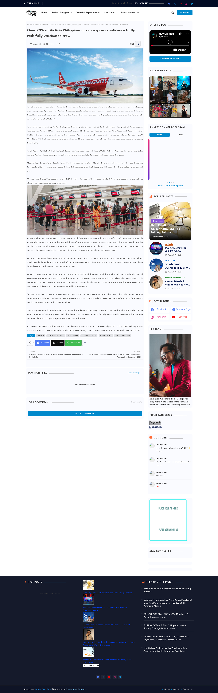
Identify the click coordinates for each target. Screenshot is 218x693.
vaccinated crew (41, 25)
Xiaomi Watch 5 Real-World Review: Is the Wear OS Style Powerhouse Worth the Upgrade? (178, 283)
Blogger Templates (43, 689)
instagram (162, 317)
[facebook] (169, 3)
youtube (183, 317)
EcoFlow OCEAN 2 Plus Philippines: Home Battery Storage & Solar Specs (165, 627)
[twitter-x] (175, 3)
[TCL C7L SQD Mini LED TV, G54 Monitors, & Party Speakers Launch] (156, 248)
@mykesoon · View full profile (170, 186)
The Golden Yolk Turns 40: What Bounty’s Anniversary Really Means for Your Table (165, 649)
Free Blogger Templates (76, 689)
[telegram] (192, 3)
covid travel (72, 335)
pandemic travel (89, 335)
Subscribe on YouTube (170, 59)
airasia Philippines (55, 335)
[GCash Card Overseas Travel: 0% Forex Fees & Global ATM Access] (156, 265)
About (176, 689)
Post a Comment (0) (84, 414)
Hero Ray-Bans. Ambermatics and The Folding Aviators (107, 593)
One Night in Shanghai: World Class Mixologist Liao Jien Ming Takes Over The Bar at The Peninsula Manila (168, 603)
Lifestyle (109, 13)
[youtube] (181, 3)
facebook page (183, 309)
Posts (159, 135)
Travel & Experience (87, 13)
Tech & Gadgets (60, 13)
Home (44, 13)
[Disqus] (85, 457)
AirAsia (41, 335)
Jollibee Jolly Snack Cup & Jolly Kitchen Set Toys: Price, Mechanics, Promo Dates (166, 638)
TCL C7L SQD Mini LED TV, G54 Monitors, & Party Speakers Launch (176, 250)
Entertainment (128, 13)
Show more (133, 373)
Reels (181, 135)
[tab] (44, 12)
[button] (173, 13)
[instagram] (186, 3)
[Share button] (85, 343)
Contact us (188, 689)
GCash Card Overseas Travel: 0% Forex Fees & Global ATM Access (177, 266)
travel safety (106, 335)
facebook (161, 309)
